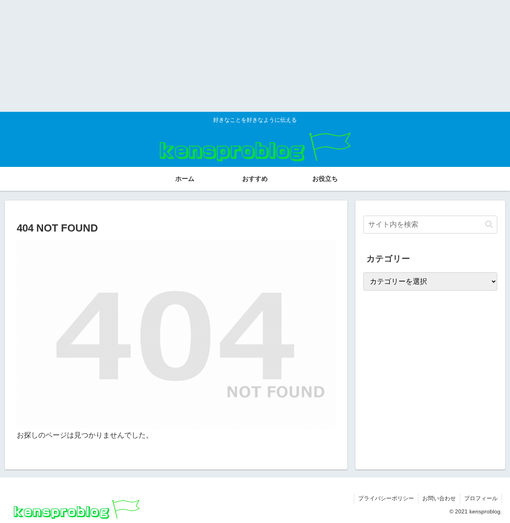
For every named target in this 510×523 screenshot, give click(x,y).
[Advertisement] (239, 56)
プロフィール (481, 498)
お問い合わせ (439, 498)
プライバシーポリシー (386, 498)
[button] (489, 224)
